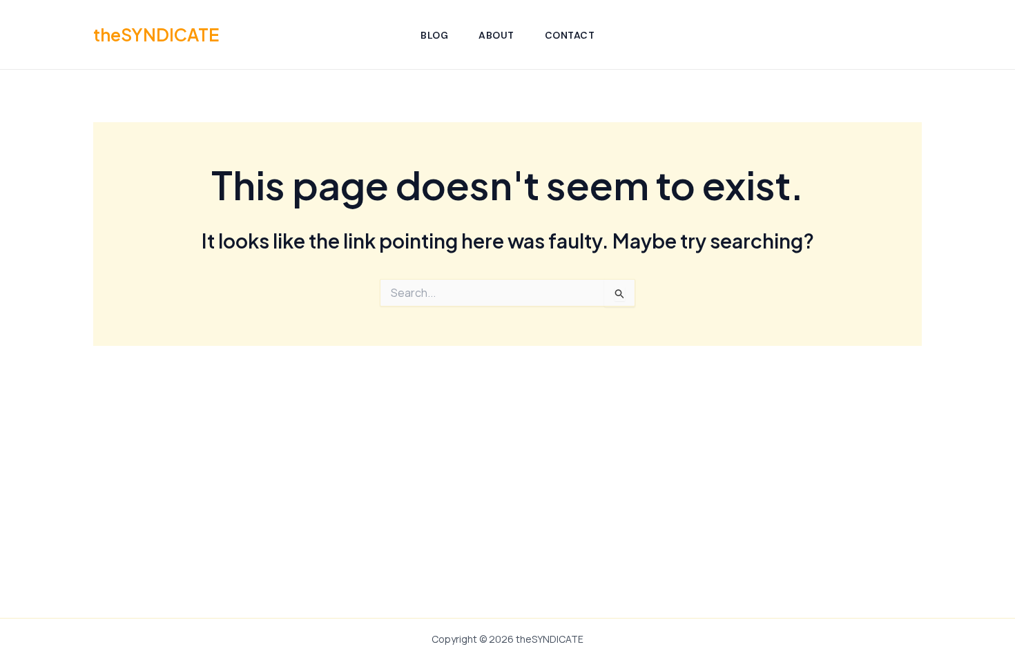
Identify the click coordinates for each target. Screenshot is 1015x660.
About (496, 35)
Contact (570, 35)
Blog (434, 35)
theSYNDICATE (156, 34)
